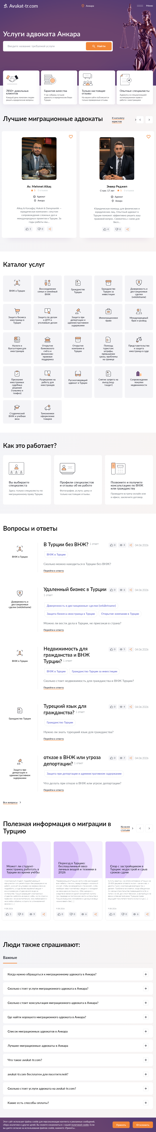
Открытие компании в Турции (120, 613)
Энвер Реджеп (117, 186)
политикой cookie (80, 1124)
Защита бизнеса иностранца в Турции (71, 613)
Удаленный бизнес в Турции (75, 589)
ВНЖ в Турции (56, 554)
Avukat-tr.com (23, 6)
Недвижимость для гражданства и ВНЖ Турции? (67, 655)
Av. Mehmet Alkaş (39, 186)
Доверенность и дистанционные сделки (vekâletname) (81, 605)
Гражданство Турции (60, 722)
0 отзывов (43, 190)
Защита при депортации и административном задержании (84, 773)
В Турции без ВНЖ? (66, 544)
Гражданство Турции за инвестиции (94, 671)
